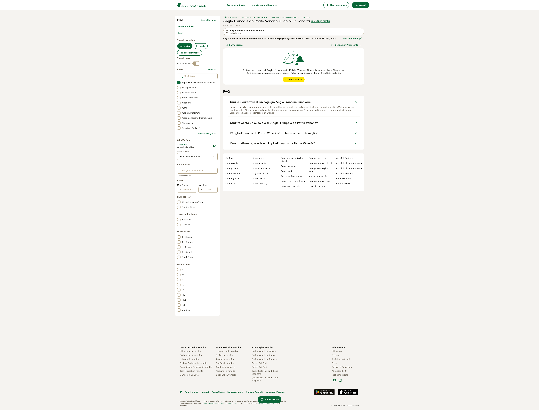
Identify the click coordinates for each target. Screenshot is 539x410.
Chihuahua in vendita (190, 351)
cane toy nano (232, 178)
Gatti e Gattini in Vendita (228, 347)
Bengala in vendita (225, 363)
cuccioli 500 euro (345, 158)
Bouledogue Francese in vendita (196, 367)
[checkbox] (179, 82)
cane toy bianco (289, 166)
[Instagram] (340, 380)
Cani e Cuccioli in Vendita (193, 347)
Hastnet (205, 392)
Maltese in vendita (189, 375)
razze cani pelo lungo (292, 176)
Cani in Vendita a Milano (264, 351)
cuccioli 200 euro (317, 186)
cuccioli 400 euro (345, 173)
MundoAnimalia (235, 392)
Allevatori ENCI (339, 371)
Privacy (335, 355)
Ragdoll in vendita (225, 359)
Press (334, 363)
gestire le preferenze (267, 403)
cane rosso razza (317, 158)
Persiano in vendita (225, 371)
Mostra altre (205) (206, 133)
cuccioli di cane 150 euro (349, 168)
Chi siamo (337, 351)
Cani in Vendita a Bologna (264, 359)
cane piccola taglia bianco (318, 169)
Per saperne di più (352, 38)
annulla (212, 69)
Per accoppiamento (190, 53)
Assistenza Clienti (341, 359)
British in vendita (224, 355)
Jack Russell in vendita (191, 371)
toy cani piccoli (261, 173)
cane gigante (259, 163)
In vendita (185, 46)
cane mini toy (260, 183)
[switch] (196, 63)
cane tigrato (287, 171)
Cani (180, 33)
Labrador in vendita (189, 359)
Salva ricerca (236, 45)
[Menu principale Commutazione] (171, 5)
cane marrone (232, 173)
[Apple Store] (348, 392)
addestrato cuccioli (318, 176)
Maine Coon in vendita (227, 351)
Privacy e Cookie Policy (228, 403)
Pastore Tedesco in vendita (193, 363)
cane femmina (343, 178)
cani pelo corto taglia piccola (292, 159)
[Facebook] (334, 380)
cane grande (231, 163)
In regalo (200, 46)
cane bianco (259, 178)
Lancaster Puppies (275, 392)
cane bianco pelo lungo (293, 181)
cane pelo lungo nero (319, 181)
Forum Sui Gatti (259, 367)
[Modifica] (215, 146)
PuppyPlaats (218, 392)
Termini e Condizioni (342, 367)
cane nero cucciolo (290, 186)
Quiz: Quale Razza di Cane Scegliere (265, 372)
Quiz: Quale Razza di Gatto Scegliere (265, 379)
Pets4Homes (191, 392)
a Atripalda (320, 21)
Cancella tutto (208, 20)
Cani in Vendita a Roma (263, 355)
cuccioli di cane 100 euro (349, 163)
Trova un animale (236, 5)
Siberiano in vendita (226, 375)
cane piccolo (231, 168)
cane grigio (258, 158)
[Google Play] (324, 392)
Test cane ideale (340, 375)
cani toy (229, 158)
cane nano (230, 183)
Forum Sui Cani (259, 363)
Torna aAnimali (186, 26)
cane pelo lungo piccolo (321, 163)
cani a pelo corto (261, 168)
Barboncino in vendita (191, 355)
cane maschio (343, 183)
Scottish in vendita (225, 367)
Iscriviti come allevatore (264, 5)
